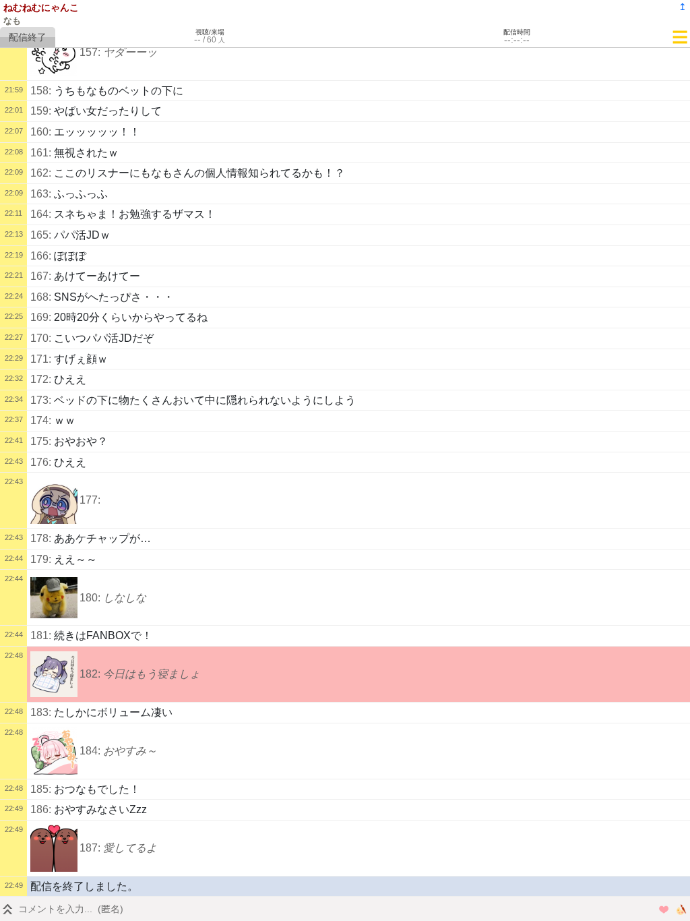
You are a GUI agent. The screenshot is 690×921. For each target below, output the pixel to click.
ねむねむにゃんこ (41, 7)
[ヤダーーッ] (53, 52)
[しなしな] (53, 597)
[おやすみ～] (53, 751)
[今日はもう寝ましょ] (53, 674)
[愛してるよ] (53, 848)
